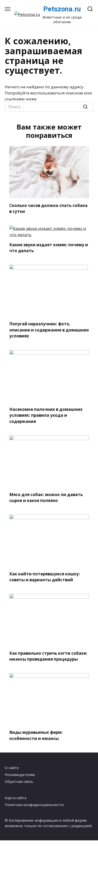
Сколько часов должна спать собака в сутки (48, 208)
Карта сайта (15, 797)
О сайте (12, 767)
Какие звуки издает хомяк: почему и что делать (48, 247)
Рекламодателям (20, 774)
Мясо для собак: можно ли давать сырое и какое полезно (46, 497)
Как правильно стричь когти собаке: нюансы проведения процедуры (48, 656)
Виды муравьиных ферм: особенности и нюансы (36, 735)
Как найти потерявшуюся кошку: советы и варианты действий (44, 576)
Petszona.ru (62, 9)
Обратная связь (19, 781)
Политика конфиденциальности (34, 804)
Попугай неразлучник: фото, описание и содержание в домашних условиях (49, 330)
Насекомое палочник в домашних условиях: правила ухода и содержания (46, 415)
